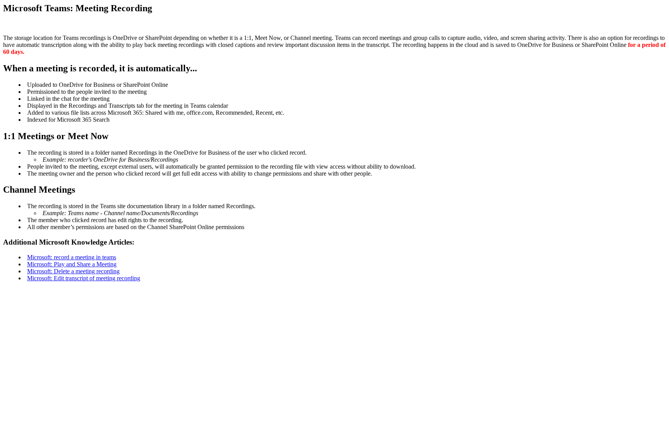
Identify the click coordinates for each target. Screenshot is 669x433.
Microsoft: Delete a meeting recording (73, 271)
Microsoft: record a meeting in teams (71, 257)
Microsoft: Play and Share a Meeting (72, 264)
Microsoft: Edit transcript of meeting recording (83, 278)
